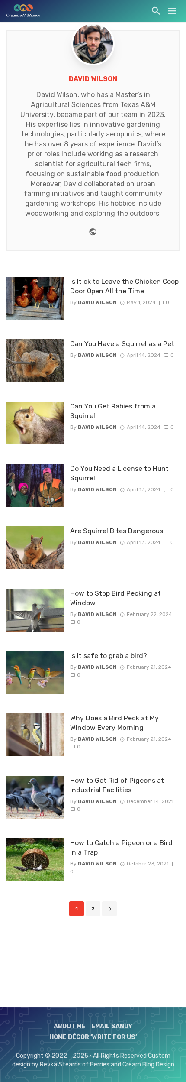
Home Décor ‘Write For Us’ (93, 1037)
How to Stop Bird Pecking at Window (115, 598)
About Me (69, 1026)
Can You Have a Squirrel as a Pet (122, 344)
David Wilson (93, 79)
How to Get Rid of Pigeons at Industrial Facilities (117, 785)
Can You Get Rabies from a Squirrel (113, 411)
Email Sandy (111, 1026)
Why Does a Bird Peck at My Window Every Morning (114, 723)
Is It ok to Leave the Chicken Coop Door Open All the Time (124, 286)
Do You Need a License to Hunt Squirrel (119, 473)
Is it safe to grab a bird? (108, 655)
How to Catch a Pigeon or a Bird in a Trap (121, 847)
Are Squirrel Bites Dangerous (116, 531)
